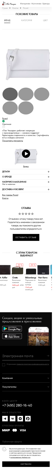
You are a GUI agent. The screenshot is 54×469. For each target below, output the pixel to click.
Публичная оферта (12, 441)
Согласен (26, 464)
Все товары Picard (10, 195)
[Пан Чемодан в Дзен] (20, 418)
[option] (27, 60)
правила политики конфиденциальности (33, 364)
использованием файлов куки (20, 457)
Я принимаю (28, 364)
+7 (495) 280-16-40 (17, 405)
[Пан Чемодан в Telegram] (5, 418)
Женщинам (25, 3)
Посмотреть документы (12, 141)
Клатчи (15, 8)
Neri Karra (42, 280)
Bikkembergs (30, 281)
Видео (26, 166)
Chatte (16, 280)
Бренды (46, 3)
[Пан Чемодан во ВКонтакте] (12, 418)
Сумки (5, 8)
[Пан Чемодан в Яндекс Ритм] (28, 418)
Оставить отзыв (26, 237)
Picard (25, 8)
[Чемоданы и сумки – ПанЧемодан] (9, 3)
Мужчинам (36, 3)
